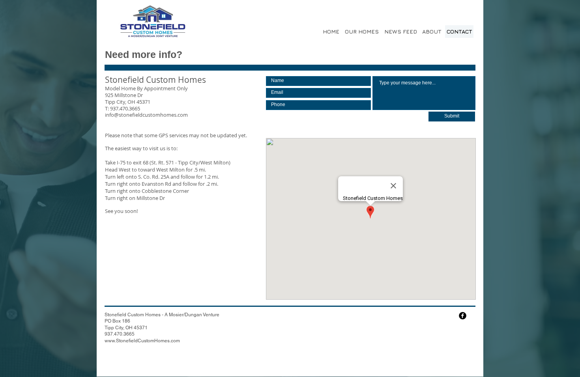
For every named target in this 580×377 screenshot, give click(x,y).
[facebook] (462, 315)
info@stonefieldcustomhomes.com (146, 114)
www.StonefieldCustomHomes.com (142, 340)
